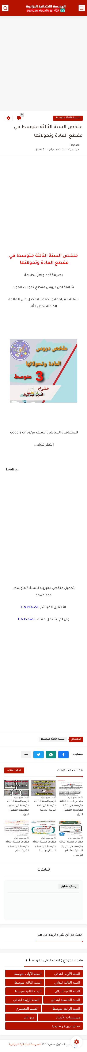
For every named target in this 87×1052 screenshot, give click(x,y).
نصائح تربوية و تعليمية (66, 1026)
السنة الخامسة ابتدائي (65, 1000)
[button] (63, 754)
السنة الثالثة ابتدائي (67, 982)
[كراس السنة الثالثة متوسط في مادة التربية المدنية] (43, 788)
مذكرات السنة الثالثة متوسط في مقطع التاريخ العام (17, 846)
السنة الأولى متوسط (27, 974)
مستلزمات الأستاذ (68, 1017)
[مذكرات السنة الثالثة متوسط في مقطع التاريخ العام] (16, 828)
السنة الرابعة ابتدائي (26, 1000)
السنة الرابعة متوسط (66, 1008)
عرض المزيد (14, 770)
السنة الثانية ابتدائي (67, 991)
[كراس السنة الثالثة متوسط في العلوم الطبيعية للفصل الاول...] (16, 788)
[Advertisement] (43, 64)
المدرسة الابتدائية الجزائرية (25, 1044)
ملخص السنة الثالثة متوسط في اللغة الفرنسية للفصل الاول (71, 808)
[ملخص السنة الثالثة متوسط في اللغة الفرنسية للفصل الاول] (70, 788)
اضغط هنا (29, 607)
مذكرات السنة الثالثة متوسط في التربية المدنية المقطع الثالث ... (71, 849)
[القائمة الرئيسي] (82, 8)
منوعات (29, 1017)
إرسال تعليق (69, 886)
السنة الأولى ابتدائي (67, 974)
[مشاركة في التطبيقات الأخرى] (26, 754)
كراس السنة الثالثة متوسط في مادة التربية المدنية (45, 806)
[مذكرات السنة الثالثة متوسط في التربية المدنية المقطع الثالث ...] (70, 828)
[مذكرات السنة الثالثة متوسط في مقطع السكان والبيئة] (43, 828)
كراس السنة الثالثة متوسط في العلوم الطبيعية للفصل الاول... (18, 808)
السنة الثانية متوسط (28, 991)
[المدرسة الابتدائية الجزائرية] (45, 8)
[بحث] (5, 8)
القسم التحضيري (27, 1008)
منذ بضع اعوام (74, 797)
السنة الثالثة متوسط (68, 118)
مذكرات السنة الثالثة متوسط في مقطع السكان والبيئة (44, 846)
